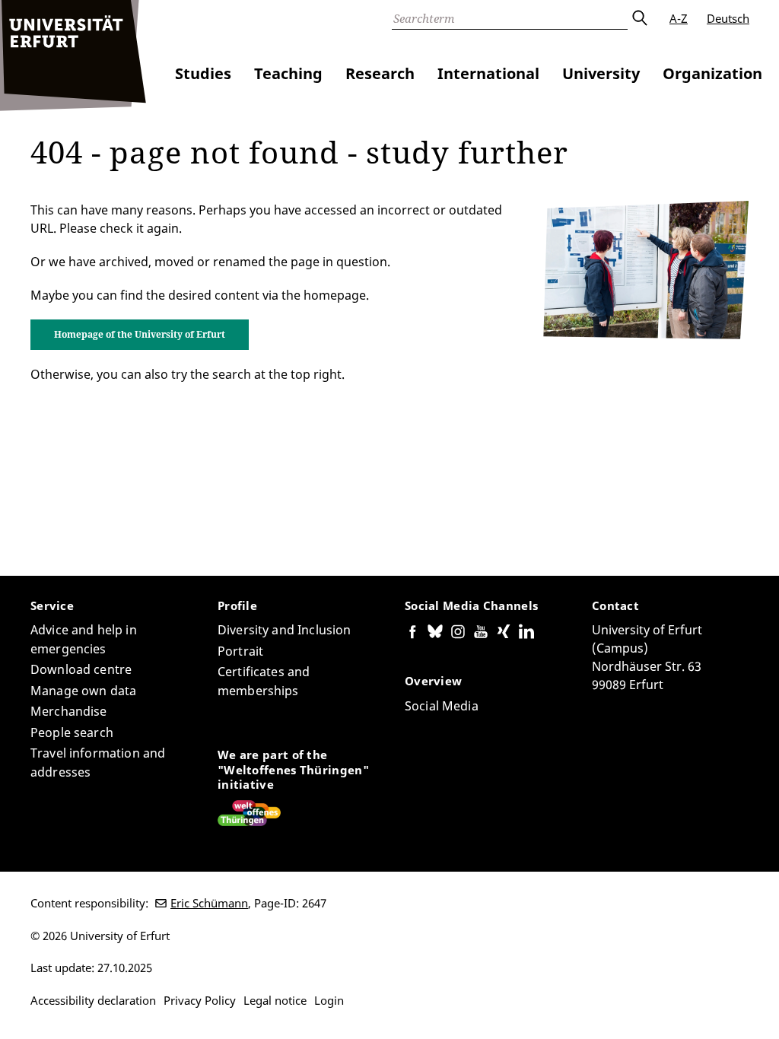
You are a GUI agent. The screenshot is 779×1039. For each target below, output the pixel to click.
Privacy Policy (200, 1000)
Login (329, 1000)
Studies (203, 73)
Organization (712, 73)
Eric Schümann (209, 902)
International (488, 73)
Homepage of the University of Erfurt (139, 334)
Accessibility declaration (93, 1000)
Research (380, 73)
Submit (639, 18)
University (601, 73)
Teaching (288, 73)
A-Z (678, 18)
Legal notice (275, 1000)
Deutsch (728, 18)
